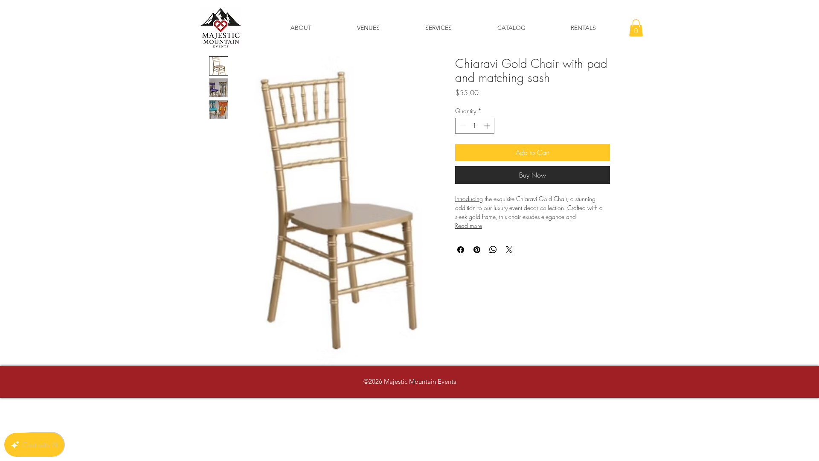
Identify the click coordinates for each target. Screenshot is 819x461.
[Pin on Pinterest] (477, 250)
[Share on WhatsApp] (493, 250)
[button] (636, 28)
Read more (468, 226)
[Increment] (487, 125)
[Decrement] (461, 125)
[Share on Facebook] (461, 250)
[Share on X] (509, 250)
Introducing (469, 199)
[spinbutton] (474, 125)
